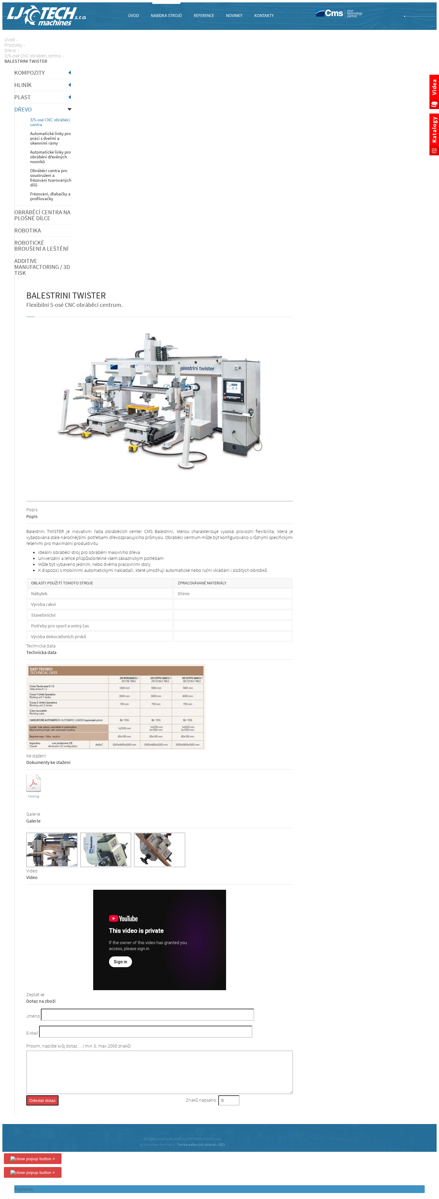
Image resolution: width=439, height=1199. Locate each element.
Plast (22, 97)
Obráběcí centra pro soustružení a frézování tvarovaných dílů (50, 178)
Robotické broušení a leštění (41, 245)
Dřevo (23, 109)
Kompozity (29, 72)
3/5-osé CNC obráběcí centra (50, 122)
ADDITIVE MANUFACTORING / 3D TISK (42, 266)
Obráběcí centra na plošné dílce (42, 215)
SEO (222, 1144)
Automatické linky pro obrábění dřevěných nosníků (50, 156)
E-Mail (32, 1033)
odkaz (33, 776)
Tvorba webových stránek (196, 1144)
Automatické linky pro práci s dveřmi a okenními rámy (50, 138)
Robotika (27, 230)
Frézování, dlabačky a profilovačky (50, 196)
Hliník (23, 84)
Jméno (33, 1016)
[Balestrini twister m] (159, 474)
